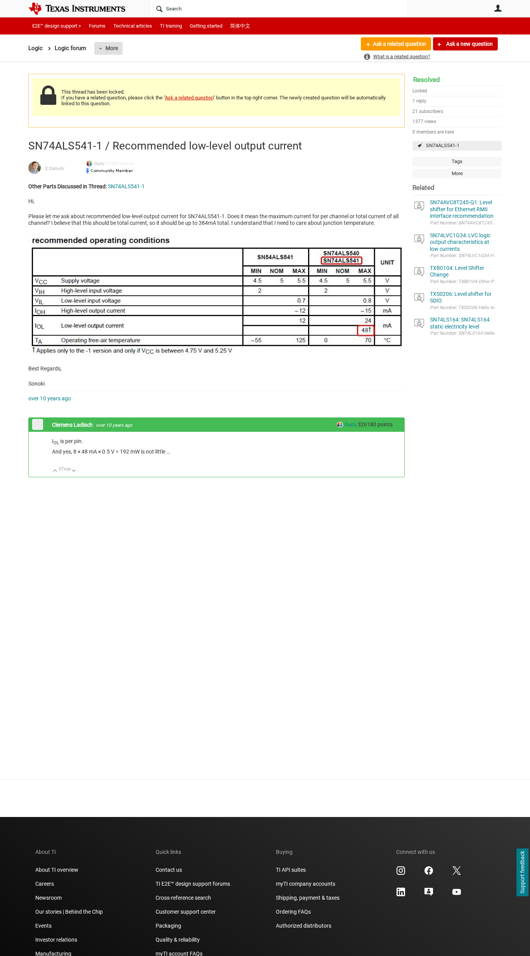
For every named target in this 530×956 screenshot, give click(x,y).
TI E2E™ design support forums (193, 884)
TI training (171, 26)
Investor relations (56, 940)
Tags (457, 161)
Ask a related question (399, 44)
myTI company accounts (305, 884)
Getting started (206, 26)
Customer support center (186, 912)
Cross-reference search (183, 898)
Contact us (169, 870)
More (112, 48)
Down (74, 471)
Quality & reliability (178, 940)
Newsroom (48, 898)
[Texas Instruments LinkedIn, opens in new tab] (400, 895)
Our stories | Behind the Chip (69, 912)
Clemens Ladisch (73, 425)
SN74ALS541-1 (442, 145)
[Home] (82, 8)
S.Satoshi (54, 168)
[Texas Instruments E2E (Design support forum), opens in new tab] (428, 895)
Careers (44, 884)
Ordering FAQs (293, 912)
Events (43, 926)
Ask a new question (469, 44)
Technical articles (132, 26)
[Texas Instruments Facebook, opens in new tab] (428, 873)
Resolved (426, 79)
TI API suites (291, 870)
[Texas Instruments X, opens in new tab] (456, 873)
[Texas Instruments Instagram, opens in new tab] (400, 873)
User (498, 8)
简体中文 (240, 26)
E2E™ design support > (56, 26)
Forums (97, 26)
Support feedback (522, 872)
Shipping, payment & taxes (307, 898)
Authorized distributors (303, 926)
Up (55, 471)
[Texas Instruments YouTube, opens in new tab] (456, 895)
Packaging (168, 926)
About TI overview (56, 870)
